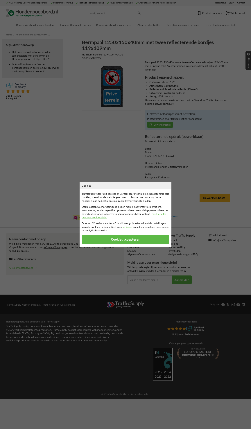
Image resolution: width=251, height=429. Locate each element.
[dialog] (125, 214)
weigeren (128, 226)
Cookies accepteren (125, 239)
